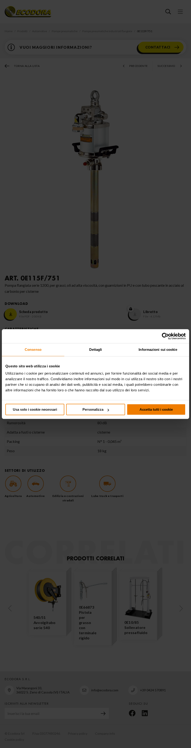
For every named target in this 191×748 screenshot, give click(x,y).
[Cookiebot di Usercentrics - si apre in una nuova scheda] (165, 336)
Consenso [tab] (33, 350)
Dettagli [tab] (95, 350)
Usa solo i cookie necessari (35, 409)
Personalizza (92, 409)
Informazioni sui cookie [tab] (158, 350)
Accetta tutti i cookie (156, 409)
